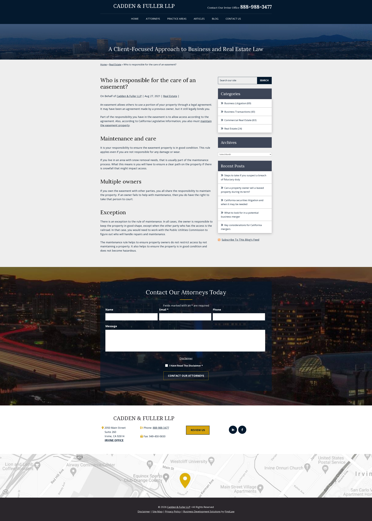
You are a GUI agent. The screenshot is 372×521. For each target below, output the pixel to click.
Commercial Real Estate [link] (238, 120)
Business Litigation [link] (235, 103)
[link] (144, 5)
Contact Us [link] (233, 18)
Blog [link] (215, 18)
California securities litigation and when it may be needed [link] (242, 202)
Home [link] (135, 18)
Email (163, 309)
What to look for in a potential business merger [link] (240, 214)
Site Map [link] (157, 511)
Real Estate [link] (170, 96)
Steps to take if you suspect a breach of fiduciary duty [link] (243, 177)
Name (109, 309)
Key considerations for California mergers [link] (241, 227)
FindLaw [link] (229, 511)
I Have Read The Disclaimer (186, 365)
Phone (217, 309)
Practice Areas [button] (176, 18)
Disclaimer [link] (144, 511)
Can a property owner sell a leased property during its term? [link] (242, 189)
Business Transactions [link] (237, 111)
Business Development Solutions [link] (202, 511)
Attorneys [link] (153, 18)
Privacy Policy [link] (173, 511)
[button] (233, 430)
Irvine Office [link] (114, 440)
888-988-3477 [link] (256, 7)
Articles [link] (199, 18)
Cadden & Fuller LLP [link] (129, 96)
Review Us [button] (198, 430)
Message (111, 326)
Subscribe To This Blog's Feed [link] (240, 239)
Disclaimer (186, 358)
